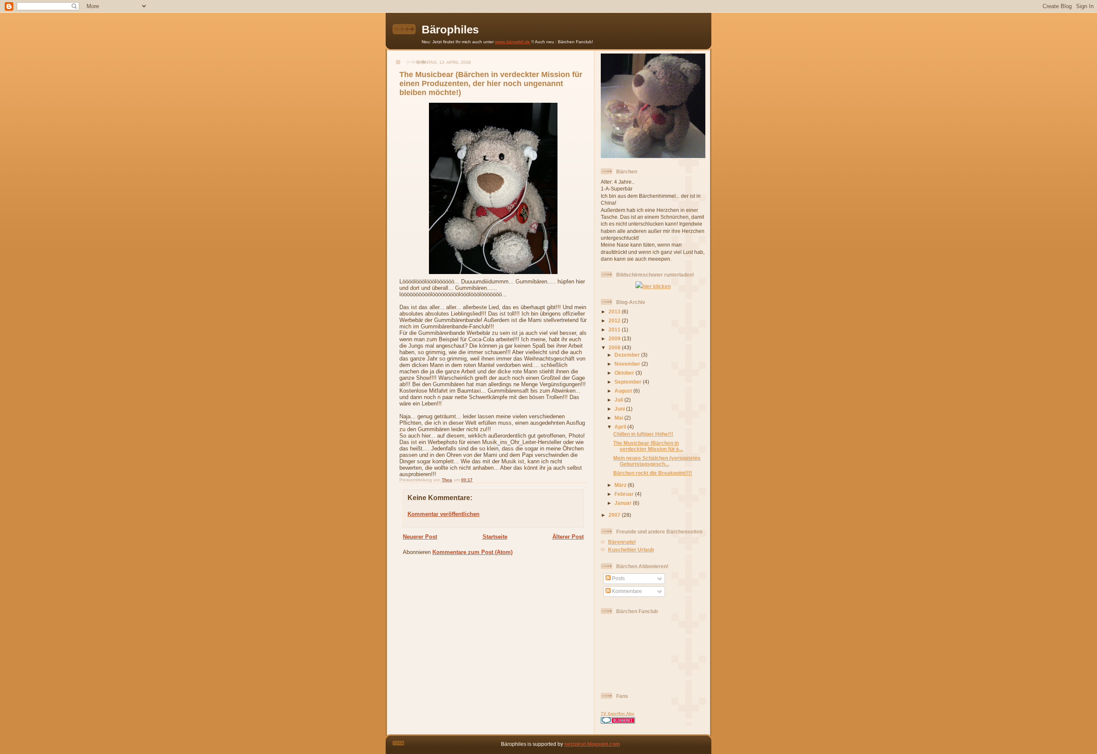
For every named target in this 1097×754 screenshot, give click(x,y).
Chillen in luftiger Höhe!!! (643, 434)
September (628, 381)
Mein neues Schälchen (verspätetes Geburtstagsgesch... (657, 461)
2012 (615, 320)
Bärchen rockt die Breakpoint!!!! (652, 473)
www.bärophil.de (512, 41)
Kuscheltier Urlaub (631, 549)
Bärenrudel (621, 542)
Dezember (627, 355)
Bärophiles (450, 29)
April (620, 426)
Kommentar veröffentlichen (444, 514)
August (623, 390)
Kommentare (626, 591)
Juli (619, 399)
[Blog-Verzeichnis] (618, 721)
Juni (620, 408)
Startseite (495, 536)
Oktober (624, 373)
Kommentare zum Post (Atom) (472, 552)
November (627, 364)
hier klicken (656, 286)
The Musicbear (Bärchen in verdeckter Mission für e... (648, 446)
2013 (615, 311)
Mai (619, 417)
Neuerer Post (420, 536)
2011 (615, 329)
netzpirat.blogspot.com (592, 744)
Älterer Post (568, 536)
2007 (615, 515)
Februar (624, 494)
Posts (618, 578)
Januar (623, 503)
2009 (615, 338)
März (621, 485)
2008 (615, 347)
